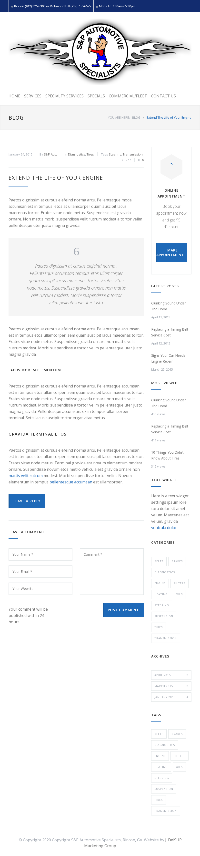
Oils (179, 594)
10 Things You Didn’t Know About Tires (167, 455)
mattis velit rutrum (26, 475)
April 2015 (171, 675)
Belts (158, 561)
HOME (14, 96)
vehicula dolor (164, 527)
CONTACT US (163, 96)
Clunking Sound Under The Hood (168, 306)
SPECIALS (96, 96)
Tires (90, 154)
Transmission (133, 154)
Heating (161, 594)
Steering (115, 154)
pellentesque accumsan (71, 482)
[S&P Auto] (100, 52)
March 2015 (171, 686)
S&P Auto (51, 154)
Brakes (177, 561)
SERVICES (32, 96)
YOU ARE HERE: (119, 117)
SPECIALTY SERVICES (64, 96)
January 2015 (171, 697)
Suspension (163, 616)
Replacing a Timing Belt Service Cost (169, 332)
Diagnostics (76, 154)
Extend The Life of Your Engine (56, 177)
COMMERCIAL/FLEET (128, 96)
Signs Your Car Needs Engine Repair (168, 358)
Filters (179, 583)
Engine (160, 583)
